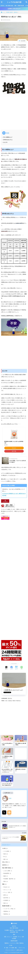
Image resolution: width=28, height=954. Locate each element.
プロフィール (22, 947)
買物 (15, 5)
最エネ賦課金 (9, 700)
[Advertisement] (14, 112)
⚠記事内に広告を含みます (14, 8)
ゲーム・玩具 (8, 892)
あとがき (5, 142)
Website (9, 815)
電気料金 (10, 698)
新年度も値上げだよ (8, 139)
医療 (5, 876)
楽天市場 (6, 897)
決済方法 (2, 5)
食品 (5, 903)
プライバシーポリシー (10, 950)
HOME (15, 923)
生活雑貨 (7, 900)
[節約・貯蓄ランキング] (8, 505)
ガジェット (7, 889)
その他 (5, 848)
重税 (14, 700)
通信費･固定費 (21, 5)
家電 (5, 895)
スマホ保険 (7, 851)
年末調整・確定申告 (9, 878)
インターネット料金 (9, 908)
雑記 (6, 859)
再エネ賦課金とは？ (8, 137)
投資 (5, 853)
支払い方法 (5, 862)
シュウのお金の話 (14, 2)
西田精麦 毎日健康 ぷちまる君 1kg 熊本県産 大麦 (13, 442)
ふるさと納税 (8, 870)
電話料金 (7, 914)
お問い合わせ (19, 950)
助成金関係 (7, 873)
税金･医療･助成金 (9, 5)
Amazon (6, 887)
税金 (5, 881)
